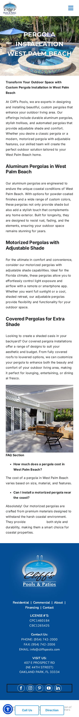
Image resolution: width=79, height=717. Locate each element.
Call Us (27, 710)
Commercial (41, 602)
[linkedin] (58, 688)
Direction (52, 710)
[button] (8, 709)
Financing (32, 607)
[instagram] (30, 688)
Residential (21, 602)
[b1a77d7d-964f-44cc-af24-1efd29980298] (10, 2)
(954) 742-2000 (46, 639)
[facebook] (21, 688)
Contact (48, 607)
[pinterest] (39, 688)
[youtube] (48, 688)
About (58, 602)
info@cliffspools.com (45, 649)
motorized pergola (33, 139)
